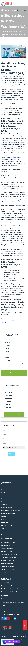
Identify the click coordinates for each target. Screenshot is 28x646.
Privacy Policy (20, 457)
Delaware (7, 345)
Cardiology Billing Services (7, 548)
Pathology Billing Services (7, 566)
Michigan (7, 357)
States (2, 495)
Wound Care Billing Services (8, 575)
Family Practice (9, 404)
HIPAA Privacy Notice (14, 458)
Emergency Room (9, 407)
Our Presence (4, 498)
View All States (14, 373)
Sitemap (3, 534)
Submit (11, 454)
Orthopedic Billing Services (8, 560)
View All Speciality (14, 415)
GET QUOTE (25, 625)
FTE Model (3, 516)
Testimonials (4, 504)
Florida (7, 348)
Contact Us (4, 528)
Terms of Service (5, 522)
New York (7, 360)
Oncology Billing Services (7, 563)
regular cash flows (14, 159)
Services (3, 489)
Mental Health (8, 398)
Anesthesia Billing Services (8, 542)
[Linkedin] (15, 618)
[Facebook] (2, 618)
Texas (6, 363)
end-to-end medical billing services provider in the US (13, 322)
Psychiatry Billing (9, 395)
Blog (2, 501)
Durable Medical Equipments (12, 392)
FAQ (2, 531)
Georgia (7, 351)
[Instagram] (11, 618)
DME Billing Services (6, 551)
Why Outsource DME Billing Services (10, 510)
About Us (3, 487)
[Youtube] (8, 618)
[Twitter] (5, 618)
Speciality (3, 492)
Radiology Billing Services (7, 572)
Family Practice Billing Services (9, 557)
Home (4, 32)
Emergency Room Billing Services (9, 554)
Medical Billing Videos (6, 507)
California (7, 342)
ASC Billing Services (6, 545)
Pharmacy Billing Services (7, 569)
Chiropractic (8, 401)
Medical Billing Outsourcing (8, 513)
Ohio (6, 354)
